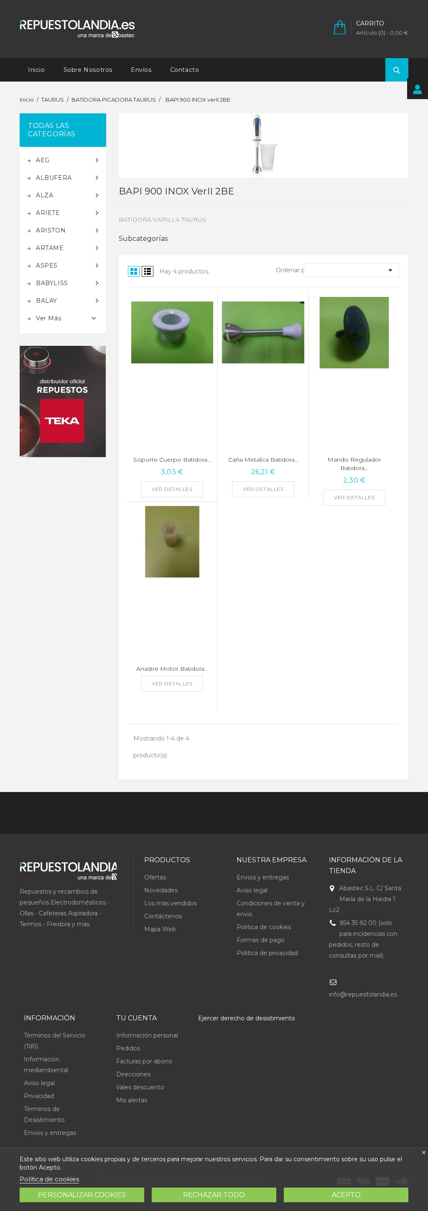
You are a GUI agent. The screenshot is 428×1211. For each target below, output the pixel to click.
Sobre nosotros (88, 70)
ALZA (44, 195)
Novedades (161, 890)
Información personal (147, 1035)
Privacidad (39, 1096)
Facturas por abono (144, 1061)
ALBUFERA (54, 177)
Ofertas (155, 877)
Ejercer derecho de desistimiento (246, 1018)
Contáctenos (163, 916)
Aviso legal (252, 890)
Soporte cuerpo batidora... (172, 459)
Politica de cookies (264, 927)
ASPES (47, 265)
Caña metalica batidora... (263, 459)
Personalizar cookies (82, 1195)
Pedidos (128, 1048)
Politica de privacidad (267, 953)
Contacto (184, 70)
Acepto (346, 1195)
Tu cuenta (136, 1018)
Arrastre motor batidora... (172, 668)
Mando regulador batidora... (354, 464)
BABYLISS (52, 283)
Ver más (48, 318)
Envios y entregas (263, 877)
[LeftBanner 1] (63, 401)
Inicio (36, 70)
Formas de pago (261, 940)
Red (134, 271)
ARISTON (51, 230)
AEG (43, 160)
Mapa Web (160, 929)
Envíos (141, 70)
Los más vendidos (170, 903)
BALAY (46, 300)
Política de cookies (49, 1179)
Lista (147, 271)
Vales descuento (140, 1087)
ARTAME (50, 248)
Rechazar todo (214, 1195)
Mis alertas (131, 1100)
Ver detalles (172, 489)
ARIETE (48, 213)
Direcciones (133, 1074)
